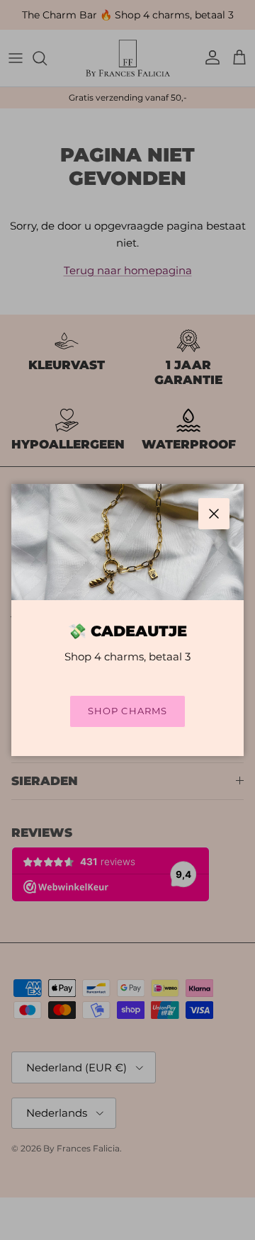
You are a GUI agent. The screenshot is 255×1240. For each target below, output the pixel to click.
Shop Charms (127, 710)
